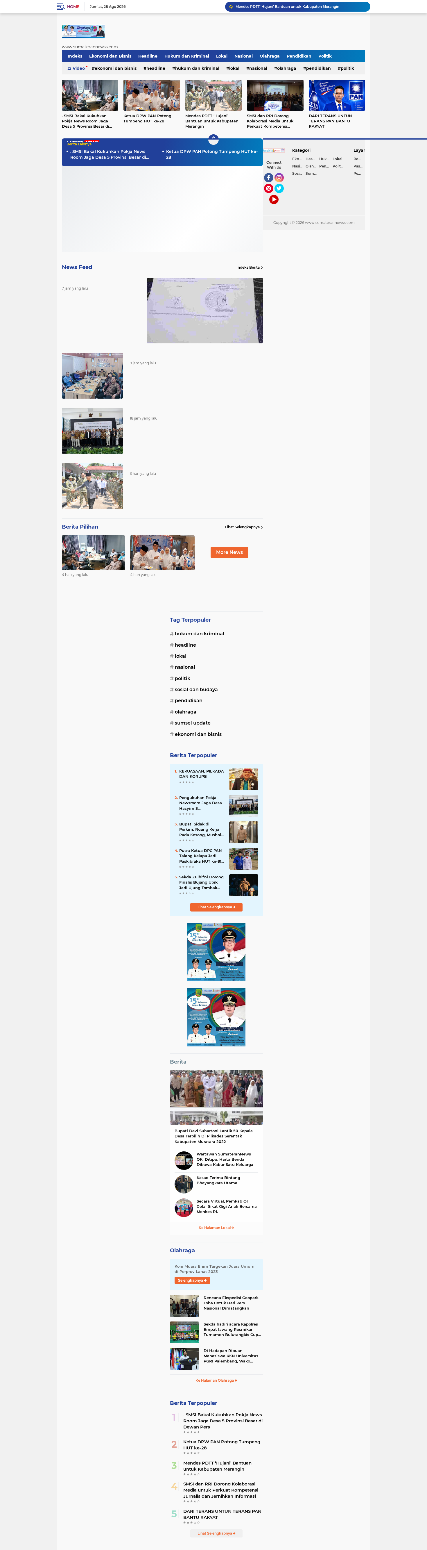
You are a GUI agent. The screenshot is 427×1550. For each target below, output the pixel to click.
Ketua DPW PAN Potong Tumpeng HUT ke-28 (147, 118)
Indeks (75, 56)
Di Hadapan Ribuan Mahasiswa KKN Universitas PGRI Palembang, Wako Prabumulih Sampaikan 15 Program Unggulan (231, 1356)
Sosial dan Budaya (196, 689)
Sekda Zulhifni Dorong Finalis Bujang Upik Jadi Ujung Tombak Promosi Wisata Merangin (201, 882)
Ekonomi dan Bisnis (110, 56)
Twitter (281, 195)
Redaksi (359, 159)
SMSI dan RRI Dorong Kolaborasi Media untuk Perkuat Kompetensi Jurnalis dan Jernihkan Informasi (270, 121)
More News (229, 552)
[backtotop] (213, 139)
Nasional (243, 56)
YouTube (277, 206)
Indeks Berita (248, 267)
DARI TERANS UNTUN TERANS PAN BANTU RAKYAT (330, 121)
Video (79, 68)
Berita (178, 1062)
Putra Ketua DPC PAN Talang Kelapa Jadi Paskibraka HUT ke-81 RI (200, 856)
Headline (147, 56)
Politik (325, 56)
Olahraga (270, 56)
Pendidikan (299, 56)
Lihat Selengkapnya (242, 527)
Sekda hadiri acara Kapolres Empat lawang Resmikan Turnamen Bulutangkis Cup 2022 (231, 1329)
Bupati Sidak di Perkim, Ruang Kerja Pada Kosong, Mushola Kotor (201, 829)
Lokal (221, 56)
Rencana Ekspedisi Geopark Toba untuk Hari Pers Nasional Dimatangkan (231, 1302)
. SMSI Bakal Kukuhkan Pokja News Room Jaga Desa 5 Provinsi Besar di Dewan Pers (300, 6)
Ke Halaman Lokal (215, 1228)
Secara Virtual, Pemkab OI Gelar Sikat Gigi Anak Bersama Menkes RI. (227, 1206)
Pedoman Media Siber (359, 173)
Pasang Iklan (359, 166)
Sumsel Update (193, 723)
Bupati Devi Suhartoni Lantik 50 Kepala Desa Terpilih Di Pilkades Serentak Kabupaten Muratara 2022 (214, 1136)
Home (73, 6)
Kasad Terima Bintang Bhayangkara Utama (218, 1180)
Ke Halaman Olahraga (215, 1380)
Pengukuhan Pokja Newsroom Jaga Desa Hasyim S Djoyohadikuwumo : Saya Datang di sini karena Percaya (200, 803)
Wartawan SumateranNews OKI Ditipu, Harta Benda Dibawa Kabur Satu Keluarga (225, 1159)
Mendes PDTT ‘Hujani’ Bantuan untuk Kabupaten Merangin (211, 121)
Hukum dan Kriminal (186, 56)
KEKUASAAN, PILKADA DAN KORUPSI (201, 774)
